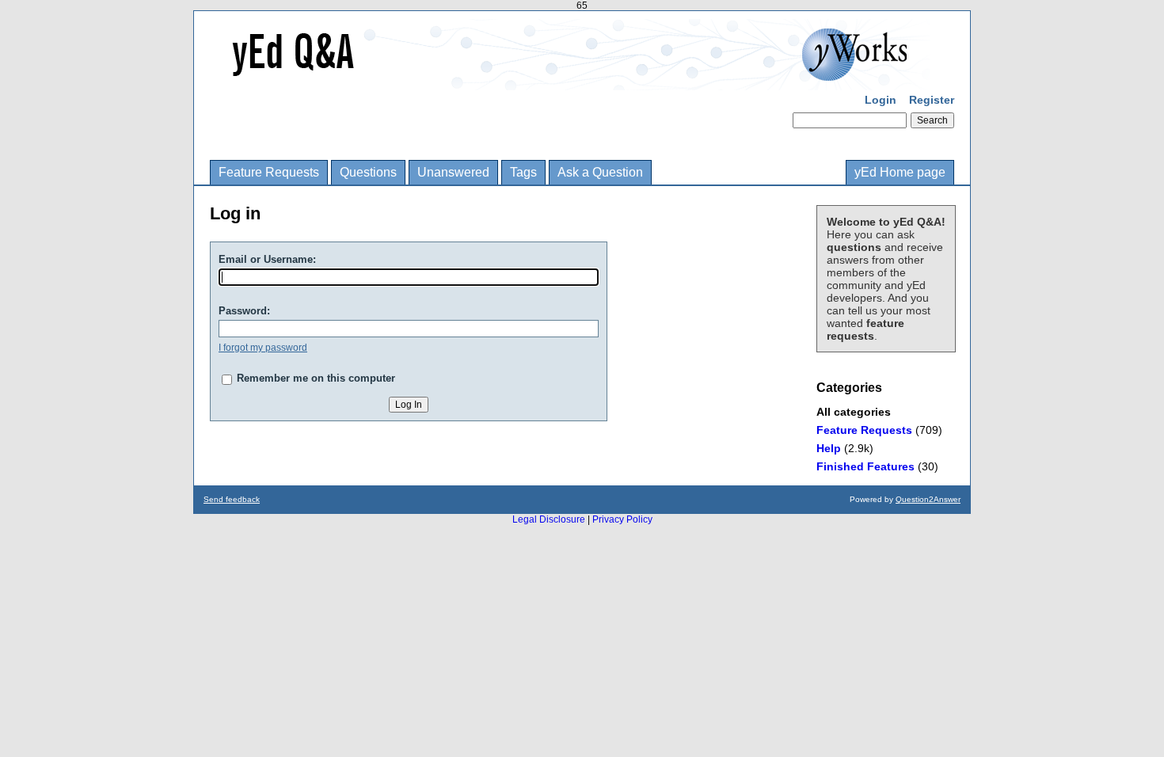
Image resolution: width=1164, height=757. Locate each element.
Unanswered (453, 172)
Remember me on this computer (316, 378)
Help (828, 448)
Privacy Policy (622, 519)
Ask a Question (600, 172)
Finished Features (865, 466)
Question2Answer (928, 499)
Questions (368, 172)
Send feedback (232, 499)
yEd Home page (899, 172)
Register (931, 99)
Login (880, 99)
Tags (523, 172)
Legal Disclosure (548, 519)
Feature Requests (269, 172)
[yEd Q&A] (570, 79)
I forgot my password (263, 347)
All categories (853, 411)
